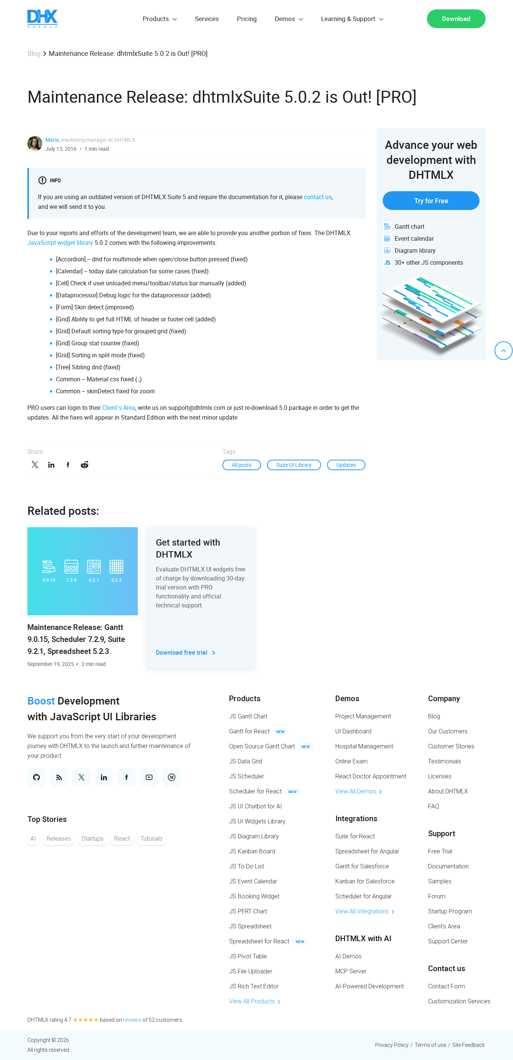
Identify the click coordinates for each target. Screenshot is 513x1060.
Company (444, 698)
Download (456, 18)
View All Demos (355, 791)
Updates (346, 464)
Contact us (446, 968)
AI (33, 838)
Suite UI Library (294, 464)
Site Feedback (468, 1045)
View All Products (252, 1001)
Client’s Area (118, 407)
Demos (347, 698)
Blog (34, 53)
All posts (242, 464)
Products (245, 698)
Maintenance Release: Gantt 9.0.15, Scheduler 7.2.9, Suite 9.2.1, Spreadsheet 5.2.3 (76, 639)
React (122, 838)
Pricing (247, 18)
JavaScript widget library (60, 242)
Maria (52, 139)
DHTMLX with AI (363, 938)
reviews (132, 1020)
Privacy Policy (392, 1045)
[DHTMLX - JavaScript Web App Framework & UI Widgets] (42, 19)
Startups (92, 838)
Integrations (356, 818)
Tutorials (151, 838)
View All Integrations (362, 911)
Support (441, 833)
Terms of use (430, 1045)
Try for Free (431, 200)
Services (207, 18)
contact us (318, 197)
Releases (59, 838)
